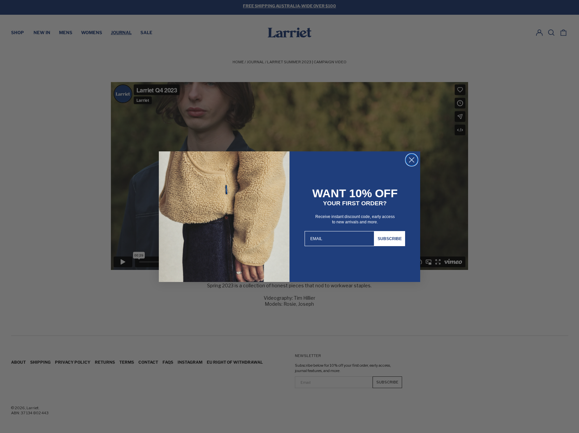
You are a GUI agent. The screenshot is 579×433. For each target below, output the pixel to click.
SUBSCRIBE (390, 238)
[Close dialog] (411, 160)
